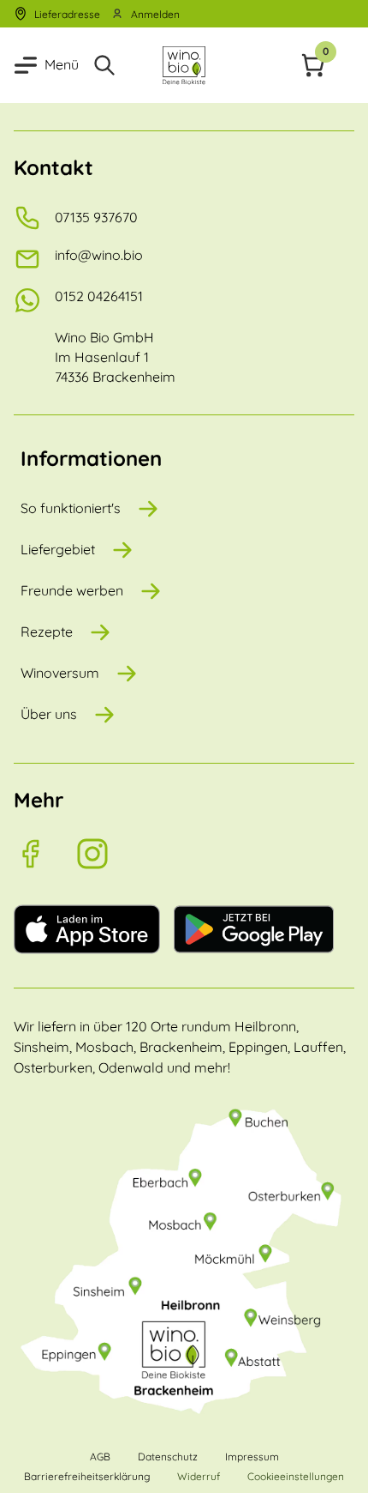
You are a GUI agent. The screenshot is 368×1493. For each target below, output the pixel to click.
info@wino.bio (99, 254)
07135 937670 (96, 217)
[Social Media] (44, 854)
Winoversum (60, 672)
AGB (100, 1456)
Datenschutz (168, 1456)
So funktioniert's (71, 508)
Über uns (49, 713)
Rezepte (47, 631)
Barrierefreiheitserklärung (87, 1476)
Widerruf (198, 1476)
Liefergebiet (58, 549)
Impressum (252, 1456)
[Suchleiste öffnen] (107, 65)
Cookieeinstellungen (295, 1476)
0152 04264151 (99, 296)
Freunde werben (72, 590)
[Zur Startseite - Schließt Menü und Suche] (184, 65)
